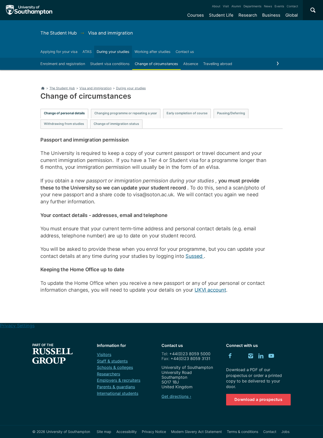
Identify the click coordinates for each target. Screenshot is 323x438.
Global (291, 15)
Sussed (194, 256)
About (216, 6)
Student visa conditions (110, 64)
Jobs (285, 431)
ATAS (87, 51)
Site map (104, 431)
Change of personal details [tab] (64, 113)
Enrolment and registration (62, 64)
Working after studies (152, 51)
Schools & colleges (115, 367)
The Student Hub (59, 33)
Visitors (104, 354)
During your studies (113, 51)
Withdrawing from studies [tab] (64, 124)
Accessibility (126, 431)
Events (279, 6)
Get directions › (176, 396)
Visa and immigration (110, 33)
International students (117, 393)
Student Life (221, 15)
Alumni (236, 6)
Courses (195, 15)
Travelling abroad (217, 64)
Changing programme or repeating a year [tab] (125, 113)
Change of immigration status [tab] (116, 124)
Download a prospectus (258, 399)
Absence (190, 64)
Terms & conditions (242, 431)
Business (271, 15)
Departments (252, 6)
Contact (292, 6)
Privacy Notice (154, 431)
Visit (226, 6)
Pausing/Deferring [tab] (231, 113)
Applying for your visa (58, 51)
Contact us (185, 51)
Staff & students (112, 361)
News (268, 6)
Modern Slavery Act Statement (196, 431)
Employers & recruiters (118, 380)
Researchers (108, 373)
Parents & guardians (116, 386)
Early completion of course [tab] (187, 113)
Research (247, 15)
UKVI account (210, 290)
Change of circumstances (156, 64)
